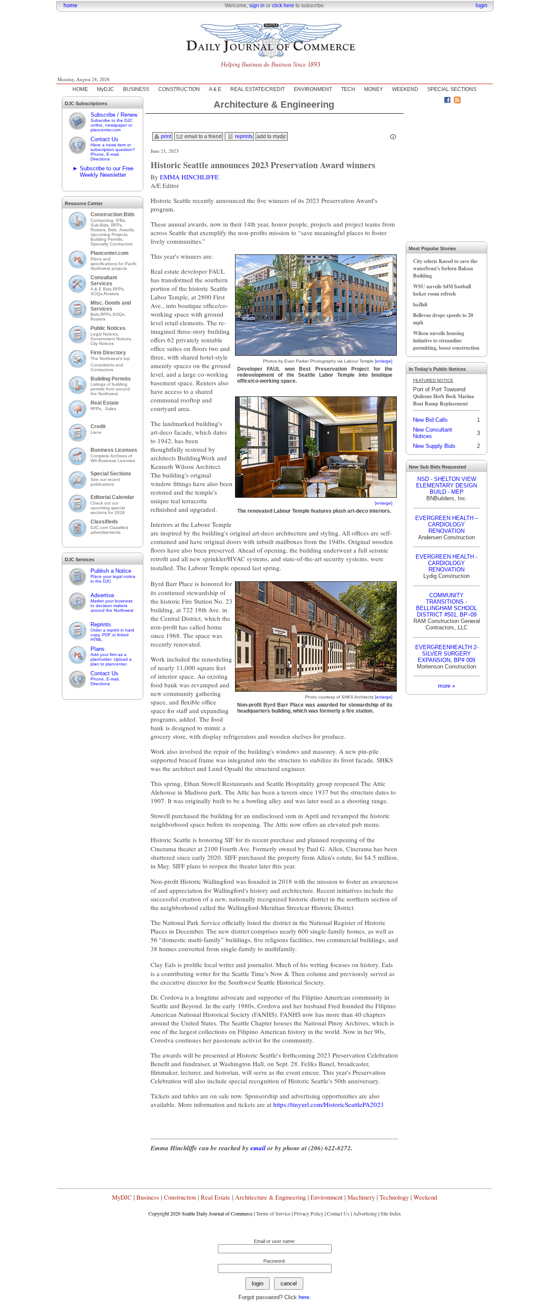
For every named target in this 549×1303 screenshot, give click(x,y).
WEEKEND (405, 89)
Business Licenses (113, 450)
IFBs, (121, 220)
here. (305, 1297)
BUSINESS (136, 89)
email (257, 1147)
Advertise (111, 602)
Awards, (127, 229)
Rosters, (99, 229)
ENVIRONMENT (313, 89)
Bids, (113, 229)
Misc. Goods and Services (110, 306)
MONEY (373, 89)
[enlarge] (383, 361)
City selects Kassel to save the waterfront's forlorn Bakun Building (445, 268)
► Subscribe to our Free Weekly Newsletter (102, 171)
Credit (98, 426)
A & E (215, 89)
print (165, 136)
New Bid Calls (430, 420)
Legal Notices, (105, 334)
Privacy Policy (308, 1213)
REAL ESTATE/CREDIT (257, 89)
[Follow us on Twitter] (437, 101)
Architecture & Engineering (270, 1197)
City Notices (102, 343)
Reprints (112, 631)
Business (147, 1197)
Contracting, (103, 220)
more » (446, 686)
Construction (180, 1197)
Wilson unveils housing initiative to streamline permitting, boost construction (446, 340)
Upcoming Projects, (109, 234)
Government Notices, (111, 338)
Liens (95, 432)
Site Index (390, 1213)
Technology (394, 1197)
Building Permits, (107, 239)
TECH (348, 89)
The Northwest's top (110, 358)
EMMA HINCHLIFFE (189, 176)
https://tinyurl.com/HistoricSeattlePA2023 (328, 1104)
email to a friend (202, 136)
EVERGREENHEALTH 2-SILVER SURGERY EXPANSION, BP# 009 (446, 653)
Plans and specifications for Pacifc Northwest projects (113, 264)
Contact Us (112, 148)
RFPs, (117, 225)
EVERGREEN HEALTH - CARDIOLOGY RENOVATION (446, 563)
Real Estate (104, 403)
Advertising (365, 1213)
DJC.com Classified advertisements (109, 530)
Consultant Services (103, 281)
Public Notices (108, 328)
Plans (111, 656)
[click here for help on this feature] (393, 137)
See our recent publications (105, 482)
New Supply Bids (434, 446)
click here (283, 6)
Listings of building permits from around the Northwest (110, 389)
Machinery (361, 1197)
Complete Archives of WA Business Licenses (112, 458)
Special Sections (110, 474)
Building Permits (110, 379)
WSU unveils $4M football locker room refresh (442, 290)
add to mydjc (272, 136)
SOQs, (97, 293)
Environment (327, 1197)
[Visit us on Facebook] (447, 101)
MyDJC (105, 89)
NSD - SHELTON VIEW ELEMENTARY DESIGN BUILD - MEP (446, 485)
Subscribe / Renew (113, 122)
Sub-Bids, (100, 225)
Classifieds (104, 522)
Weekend (425, 1197)
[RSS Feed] (457, 101)
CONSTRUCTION (179, 89)
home (70, 5)
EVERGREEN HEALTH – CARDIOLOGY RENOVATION (446, 524)
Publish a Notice (113, 575)
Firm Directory (108, 353)
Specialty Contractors (112, 244)
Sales (110, 408)
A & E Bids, (101, 289)
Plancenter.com (109, 253)
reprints (243, 136)
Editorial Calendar (112, 497)
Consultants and (106, 365)
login (481, 5)
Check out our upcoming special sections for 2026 (107, 508)
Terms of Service (273, 1213)
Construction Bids (112, 215)
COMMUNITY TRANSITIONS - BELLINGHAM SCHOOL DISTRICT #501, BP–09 (446, 605)
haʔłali (420, 304)
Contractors (101, 369)
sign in (257, 6)
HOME (80, 89)
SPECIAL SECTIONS (452, 89)
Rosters (111, 293)
